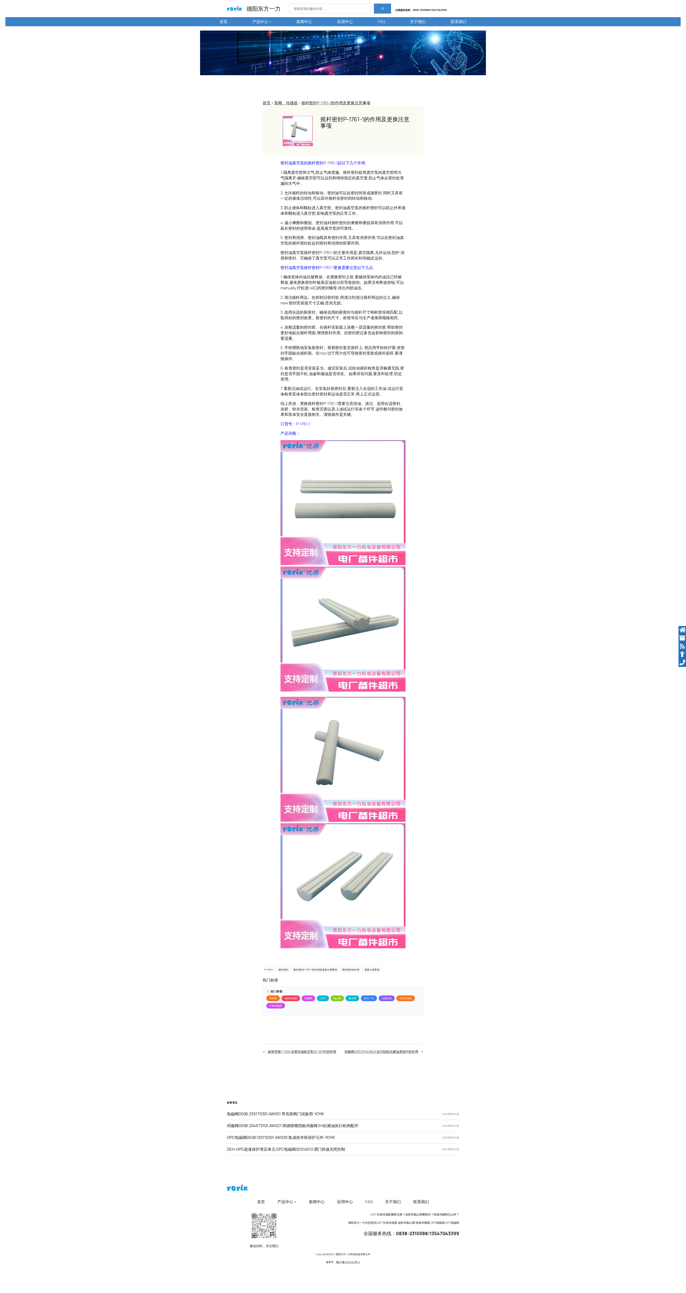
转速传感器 (405, 998)
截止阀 (337, 998)
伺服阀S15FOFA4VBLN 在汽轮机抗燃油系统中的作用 (381, 1051)
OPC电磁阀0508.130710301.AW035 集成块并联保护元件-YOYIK (281, 1137)
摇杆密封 (284, 969)
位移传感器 (290, 998)
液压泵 (352, 998)
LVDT (323, 998)
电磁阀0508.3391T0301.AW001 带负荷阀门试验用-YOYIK (275, 1114)
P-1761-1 (269, 969)
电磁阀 (308, 998)
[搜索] (382, 9)
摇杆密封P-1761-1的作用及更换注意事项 (315, 969)
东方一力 (369, 998)
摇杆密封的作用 (350, 969)
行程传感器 (275, 1005)
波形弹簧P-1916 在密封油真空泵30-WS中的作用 (302, 1051)
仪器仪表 (387, 998)
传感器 (273, 998)
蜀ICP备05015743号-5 (348, 1262)
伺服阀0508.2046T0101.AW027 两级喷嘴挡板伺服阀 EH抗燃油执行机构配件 (293, 1125)
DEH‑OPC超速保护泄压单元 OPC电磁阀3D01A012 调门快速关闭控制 (286, 1149)
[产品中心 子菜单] (270, 22)
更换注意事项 (371, 969)
